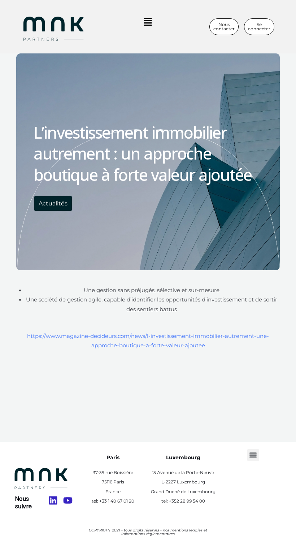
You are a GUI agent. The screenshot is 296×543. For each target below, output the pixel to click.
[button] (147, 22)
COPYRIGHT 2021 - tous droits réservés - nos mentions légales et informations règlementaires (148, 532)
